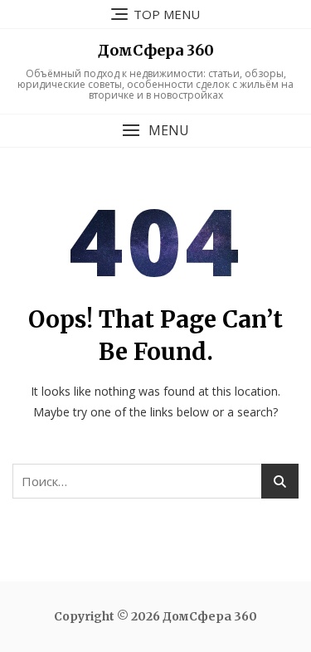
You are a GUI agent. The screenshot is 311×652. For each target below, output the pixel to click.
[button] (155, 131)
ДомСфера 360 (156, 50)
